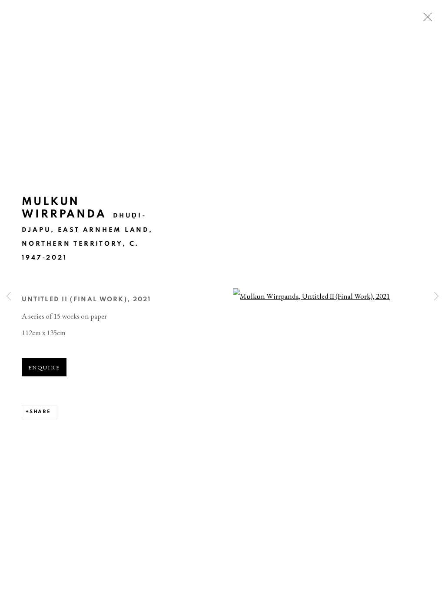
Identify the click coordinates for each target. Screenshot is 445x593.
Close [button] (425, 19)
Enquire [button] (44, 367)
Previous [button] (8, 296)
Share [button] (40, 411)
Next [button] (436, 296)
